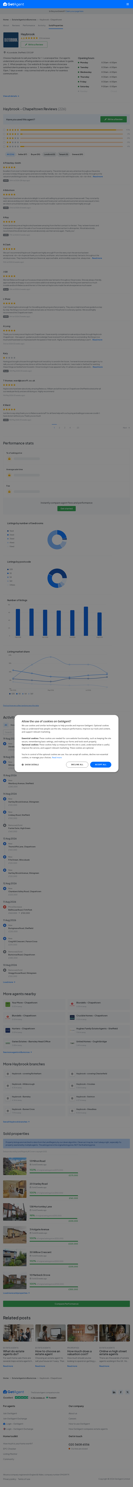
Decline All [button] (77, 764)
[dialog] (66, 743)
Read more (57, 757)
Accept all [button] (100, 764)
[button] (30, 764)
